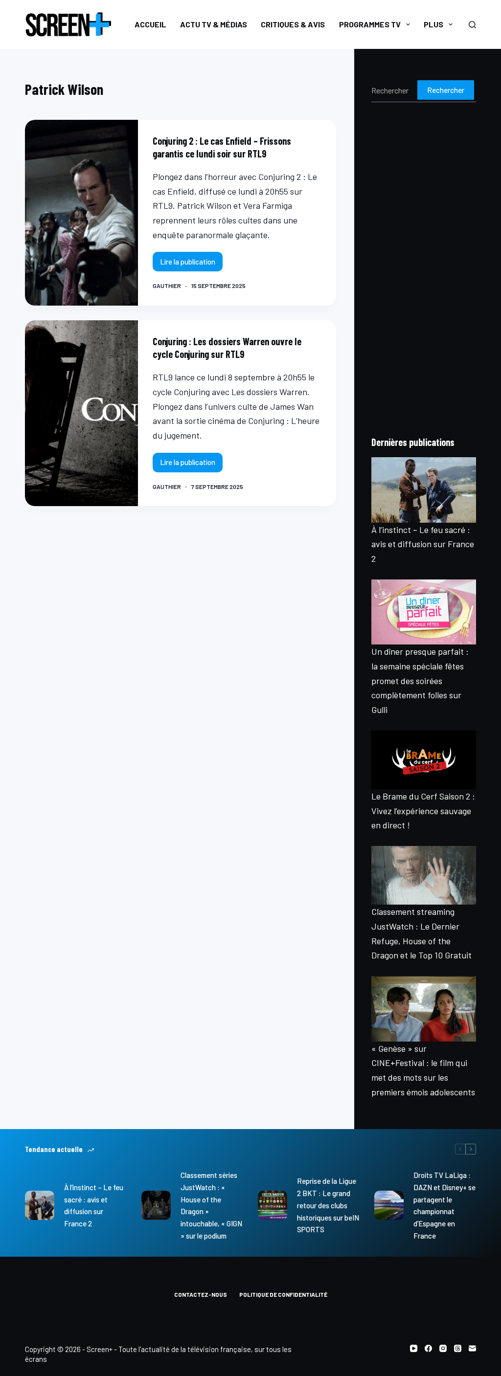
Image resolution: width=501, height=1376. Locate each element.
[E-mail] (472, 1348)
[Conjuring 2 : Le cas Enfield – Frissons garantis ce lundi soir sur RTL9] (81, 213)
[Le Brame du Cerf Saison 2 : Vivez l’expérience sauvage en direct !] (423, 760)
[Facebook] (428, 1348)
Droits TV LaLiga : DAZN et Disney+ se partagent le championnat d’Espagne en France (444, 1205)
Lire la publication (188, 264)
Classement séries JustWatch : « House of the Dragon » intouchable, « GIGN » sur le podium (211, 1205)
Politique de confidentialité (283, 1294)
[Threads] (457, 1348)
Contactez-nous (200, 1294)
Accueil (150, 24)
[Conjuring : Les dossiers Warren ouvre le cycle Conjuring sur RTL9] (81, 413)
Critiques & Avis (293, 24)
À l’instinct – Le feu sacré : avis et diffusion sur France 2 (422, 544)
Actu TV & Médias (213, 24)
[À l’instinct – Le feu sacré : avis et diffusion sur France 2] (423, 490)
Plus (433, 24)
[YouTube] (413, 1348)
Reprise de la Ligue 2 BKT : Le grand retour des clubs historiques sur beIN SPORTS (328, 1205)
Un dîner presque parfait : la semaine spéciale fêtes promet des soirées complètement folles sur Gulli (420, 680)
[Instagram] (443, 1348)
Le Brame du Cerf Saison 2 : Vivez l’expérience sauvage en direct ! (423, 810)
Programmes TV (370, 24)
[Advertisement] (423, 268)
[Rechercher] (472, 24)
